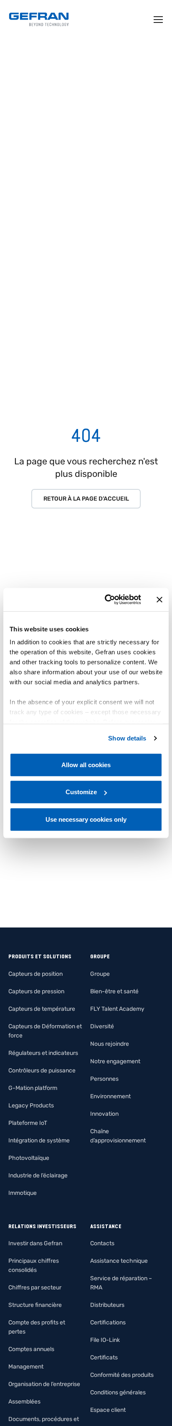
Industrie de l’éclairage (38, 1175)
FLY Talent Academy (117, 1008)
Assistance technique (119, 1260)
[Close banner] (159, 600)
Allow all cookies (86, 764)
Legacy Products (31, 1105)
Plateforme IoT (27, 1123)
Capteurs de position (35, 973)
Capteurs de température (41, 1008)
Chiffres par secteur (34, 1287)
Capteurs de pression (36, 991)
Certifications (108, 1322)
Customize (81, 791)
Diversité (102, 1026)
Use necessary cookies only (86, 819)
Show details (127, 738)
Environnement (110, 1096)
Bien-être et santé (114, 991)
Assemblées (24, 1401)
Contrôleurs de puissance (42, 1070)
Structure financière (35, 1305)
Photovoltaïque (28, 1158)
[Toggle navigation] (159, 20)
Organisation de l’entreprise (44, 1384)
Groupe (100, 973)
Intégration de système (39, 1140)
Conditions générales (118, 1392)
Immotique (22, 1193)
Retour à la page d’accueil (86, 498)
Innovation (104, 1113)
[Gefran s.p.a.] (38, 19)
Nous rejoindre (109, 1043)
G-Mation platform (32, 1088)
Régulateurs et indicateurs (43, 1053)
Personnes (104, 1078)
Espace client (108, 1410)
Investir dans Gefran (35, 1243)
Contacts (102, 1243)
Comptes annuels (31, 1349)
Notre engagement (115, 1061)
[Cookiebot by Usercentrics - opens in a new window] (106, 599)
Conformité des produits (122, 1375)
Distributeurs (107, 1305)
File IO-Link (105, 1340)
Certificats (104, 1357)
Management (25, 1366)
